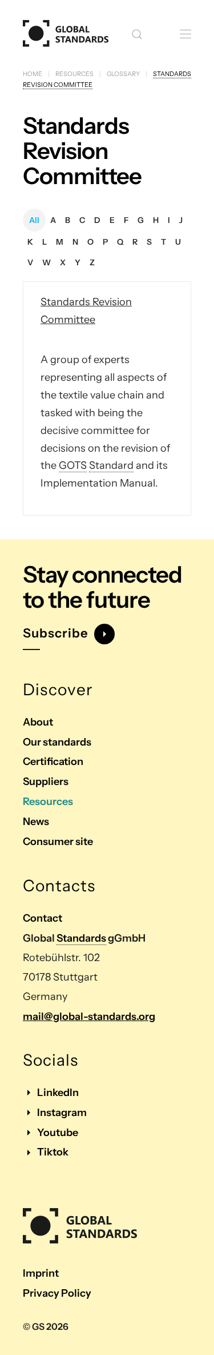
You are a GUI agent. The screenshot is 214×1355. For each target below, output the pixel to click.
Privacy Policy (57, 1293)
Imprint (41, 1273)
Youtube (57, 1132)
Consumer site (58, 841)
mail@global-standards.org (89, 1016)
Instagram (62, 1112)
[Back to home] (65, 34)
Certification (53, 761)
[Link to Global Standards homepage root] (80, 1226)
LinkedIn (58, 1092)
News (36, 821)
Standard (111, 465)
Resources (48, 801)
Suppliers (45, 781)
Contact (42, 918)
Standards (81, 938)
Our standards (57, 742)
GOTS (73, 465)
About (38, 722)
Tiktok (52, 1152)
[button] (137, 34)
